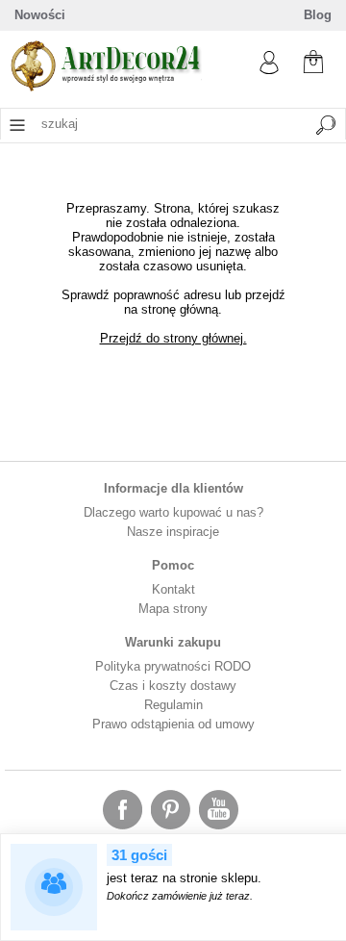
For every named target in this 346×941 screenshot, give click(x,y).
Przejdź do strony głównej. (173, 338)
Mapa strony (173, 608)
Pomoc (173, 565)
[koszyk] (313, 59)
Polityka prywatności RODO (173, 666)
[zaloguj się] (269, 70)
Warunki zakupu (173, 642)
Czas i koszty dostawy (173, 685)
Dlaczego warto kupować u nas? (173, 512)
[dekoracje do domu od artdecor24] (106, 87)
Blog (318, 15)
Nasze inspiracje (173, 531)
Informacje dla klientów (173, 488)
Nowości (39, 15)
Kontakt (173, 589)
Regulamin (173, 705)
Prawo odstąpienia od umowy (173, 724)
